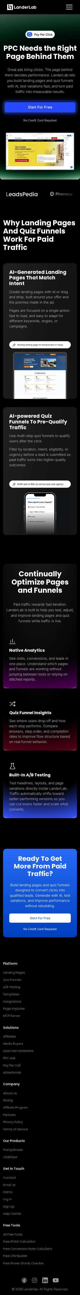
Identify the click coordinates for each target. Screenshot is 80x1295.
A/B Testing (11, 987)
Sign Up (8, 1206)
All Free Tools (12, 1234)
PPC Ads (9, 1058)
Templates (11, 994)
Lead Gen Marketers (18, 1050)
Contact (9, 1177)
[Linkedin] (45, 1280)
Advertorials (12, 1072)
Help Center (12, 1213)
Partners (9, 1115)
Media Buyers (13, 1043)
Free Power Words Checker (23, 1263)
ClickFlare (10, 1157)
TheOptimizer (13, 1150)
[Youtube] (56, 1280)
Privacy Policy (13, 1122)
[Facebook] (24, 1280)
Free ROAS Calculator (19, 1241)
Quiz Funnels (12, 979)
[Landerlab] (22, 7)
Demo (8, 1192)
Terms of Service (15, 1129)
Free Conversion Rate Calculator (27, 1248)
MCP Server (11, 1015)
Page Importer (14, 1008)
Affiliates (9, 1036)
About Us (10, 1093)
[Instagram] (34, 1280)
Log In (7, 1199)
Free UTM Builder (15, 1256)
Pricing (8, 1100)
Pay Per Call (12, 1065)
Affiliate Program (15, 1107)
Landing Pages (14, 972)
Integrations (12, 1001)
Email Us (9, 1185)
